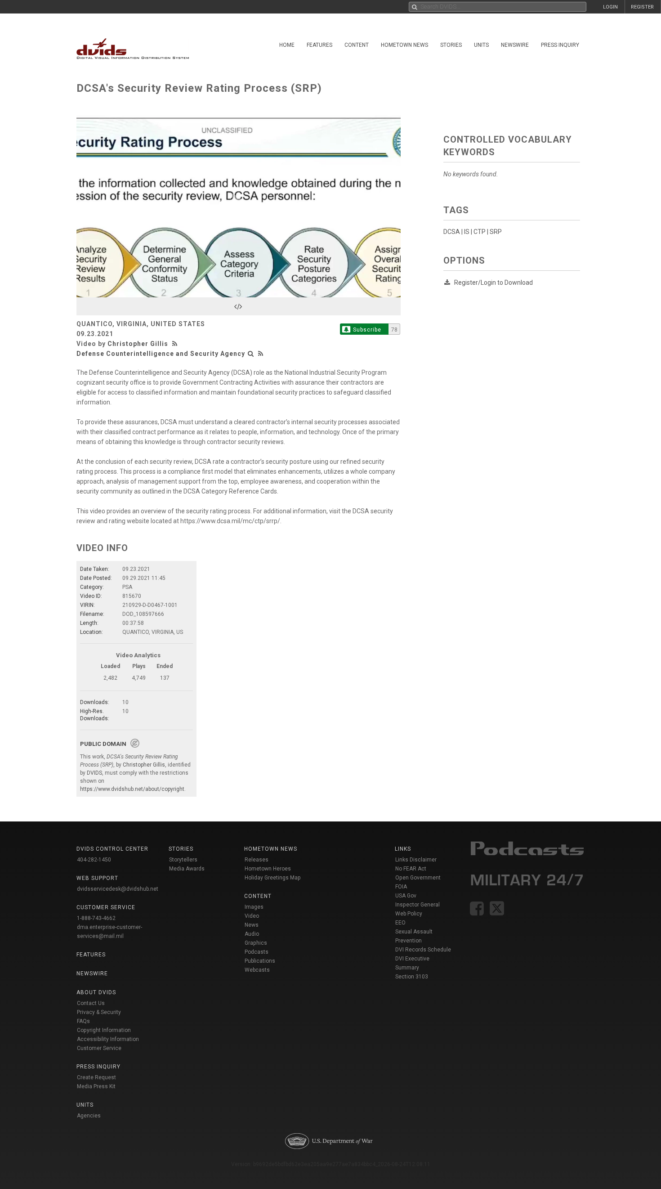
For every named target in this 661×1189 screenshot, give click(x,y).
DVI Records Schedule (423, 950)
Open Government (418, 878)
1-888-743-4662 (96, 918)
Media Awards (187, 869)
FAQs (83, 1021)
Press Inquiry (560, 45)
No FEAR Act (410, 869)
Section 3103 (411, 977)
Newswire (515, 45)
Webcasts (257, 970)
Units (481, 45)
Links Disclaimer (416, 860)
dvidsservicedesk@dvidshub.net (117, 889)
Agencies (89, 1116)
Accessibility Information (108, 1039)
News (252, 925)
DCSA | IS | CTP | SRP (472, 231)
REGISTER (642, 7)
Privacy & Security (99, 1012)
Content (356, 45)
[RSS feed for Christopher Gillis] (176, 343)
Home (287, 45)
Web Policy (408, 914)
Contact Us (91, 1003)
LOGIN (610, 7)
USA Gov (405, 896)
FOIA (401, 887)
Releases (256, 860)
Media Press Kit (96, 1086)
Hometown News (404, 45)
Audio (252, 934)
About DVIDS (96, 992)
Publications (260, 961)
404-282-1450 (94, 860)
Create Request (96, 1077)
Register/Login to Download (493, 282)
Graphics (256, 943)
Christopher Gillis (137, 343)
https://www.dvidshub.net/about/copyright (132, 789)
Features (319, 45)
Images (254, 907)
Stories (451, 45)
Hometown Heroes (268, 869)
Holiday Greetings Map (273, 878)
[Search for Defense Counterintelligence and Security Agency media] (251, 353)
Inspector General (417, 905)
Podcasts (256, 952)
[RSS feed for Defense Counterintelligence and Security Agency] (261, 353)
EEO (400, 923)
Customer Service (99, 1048)
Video (252, 916)
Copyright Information (104, 1030)
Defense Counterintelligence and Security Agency (160, 353)
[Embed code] (238, 306)
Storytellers (183, 860)
